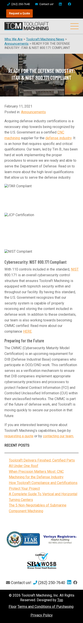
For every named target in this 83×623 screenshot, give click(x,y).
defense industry (58, 138)
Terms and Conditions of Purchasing (45, 606)
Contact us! (46, 4)
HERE (27, 331)
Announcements (33, 112)
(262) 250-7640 (20, 4)
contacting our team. (58, 436)
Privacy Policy (42, 615)
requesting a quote (18, 436)
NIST (75, 269)
